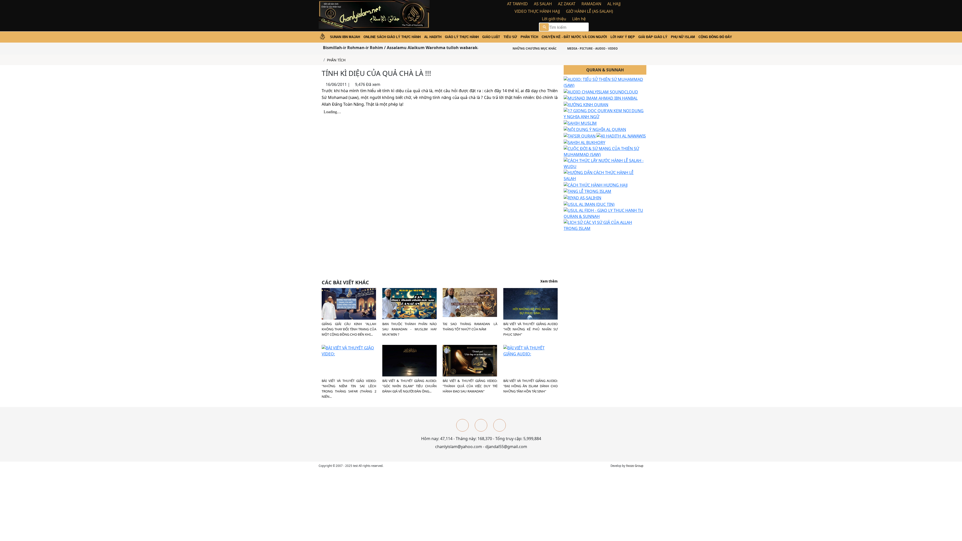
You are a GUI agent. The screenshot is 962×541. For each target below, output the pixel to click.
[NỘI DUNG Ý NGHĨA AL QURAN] (595, 129)
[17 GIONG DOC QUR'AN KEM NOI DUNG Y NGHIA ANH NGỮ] (605, 113)
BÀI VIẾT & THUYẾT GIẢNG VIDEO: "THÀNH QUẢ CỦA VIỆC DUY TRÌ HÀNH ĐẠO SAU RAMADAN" (470, 385)
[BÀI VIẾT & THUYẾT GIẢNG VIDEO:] (470, 360)
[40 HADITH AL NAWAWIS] (621, 135)
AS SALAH (543, 4)
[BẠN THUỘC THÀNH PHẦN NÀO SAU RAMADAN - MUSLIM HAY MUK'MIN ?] (409, 303)
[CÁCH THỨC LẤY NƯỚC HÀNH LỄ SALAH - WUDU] (605, 163)
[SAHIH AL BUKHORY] (584, 142)
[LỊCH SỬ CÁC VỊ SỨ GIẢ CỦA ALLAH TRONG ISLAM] (605, 225)
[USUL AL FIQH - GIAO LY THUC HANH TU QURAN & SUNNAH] (605, 213)
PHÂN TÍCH (529, 37)
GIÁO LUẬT (491, 37)
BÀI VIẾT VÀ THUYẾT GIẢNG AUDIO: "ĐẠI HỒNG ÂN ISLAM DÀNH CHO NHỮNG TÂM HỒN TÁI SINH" (530, 385)
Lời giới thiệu (554, 19)
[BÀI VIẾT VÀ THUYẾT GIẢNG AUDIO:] (530, 350)
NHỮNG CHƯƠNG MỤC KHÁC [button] (534, 48)
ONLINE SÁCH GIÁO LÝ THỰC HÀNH (392, 37)
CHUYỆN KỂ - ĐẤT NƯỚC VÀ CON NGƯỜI (574, 37)
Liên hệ (579, 19)
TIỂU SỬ (510, 37)
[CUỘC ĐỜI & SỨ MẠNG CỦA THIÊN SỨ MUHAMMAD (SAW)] (605, 151)
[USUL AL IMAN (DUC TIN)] (589, 204)
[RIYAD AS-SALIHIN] (582, 197)
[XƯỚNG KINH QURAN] (586, 104)
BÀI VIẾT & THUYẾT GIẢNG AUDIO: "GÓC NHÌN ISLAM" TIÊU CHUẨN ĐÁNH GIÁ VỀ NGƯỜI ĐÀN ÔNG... (409, 385)
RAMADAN (591, 4)
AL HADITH (432, 37)
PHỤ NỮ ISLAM (683, 37)
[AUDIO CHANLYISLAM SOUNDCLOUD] (601, 91)
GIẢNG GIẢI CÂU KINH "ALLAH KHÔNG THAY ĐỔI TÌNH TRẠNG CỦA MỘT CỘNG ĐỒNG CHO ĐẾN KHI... (349, 329)
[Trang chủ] (320, 60)
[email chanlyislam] (499, 425)
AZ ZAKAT (566, 4)
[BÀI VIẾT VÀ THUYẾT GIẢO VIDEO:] (349, 350)
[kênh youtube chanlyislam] (481, 425)
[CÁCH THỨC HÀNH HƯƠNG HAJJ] (596, 184)
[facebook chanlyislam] (462, 425)
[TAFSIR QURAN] (580, 135)
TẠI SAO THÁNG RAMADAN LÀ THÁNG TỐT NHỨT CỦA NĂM (470, 326)
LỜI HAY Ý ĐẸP (623, 37)
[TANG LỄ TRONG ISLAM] (587, 191)
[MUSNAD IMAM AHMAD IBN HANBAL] (601, 98)
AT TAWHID (517, 4)
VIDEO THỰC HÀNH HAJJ (537, 11)
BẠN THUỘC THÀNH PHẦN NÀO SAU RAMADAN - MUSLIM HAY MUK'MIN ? (409, 329)
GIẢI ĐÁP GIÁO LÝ (652, 37)
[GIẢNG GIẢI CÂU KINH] (349, 304)
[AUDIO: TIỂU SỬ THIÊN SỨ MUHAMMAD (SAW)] (605, 82)
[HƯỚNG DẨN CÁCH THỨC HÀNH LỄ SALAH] (605, 175)
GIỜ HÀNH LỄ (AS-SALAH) (589, 11)
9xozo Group (634, 466)
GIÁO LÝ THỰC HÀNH (462, 37)
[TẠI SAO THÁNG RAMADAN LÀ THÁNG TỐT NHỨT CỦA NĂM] (470, 302)
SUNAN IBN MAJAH (345, 37)
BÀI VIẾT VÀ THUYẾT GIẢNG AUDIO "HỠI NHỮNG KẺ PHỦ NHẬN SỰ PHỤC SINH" (530, 329)
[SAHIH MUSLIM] (580, 122)
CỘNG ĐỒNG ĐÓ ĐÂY (715, 37)
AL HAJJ (614, 4)
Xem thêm (549, 282)
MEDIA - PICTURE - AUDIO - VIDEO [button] (592, 48)
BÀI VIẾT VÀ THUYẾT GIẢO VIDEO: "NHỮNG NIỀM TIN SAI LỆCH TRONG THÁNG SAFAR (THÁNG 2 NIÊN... (349, 388)
